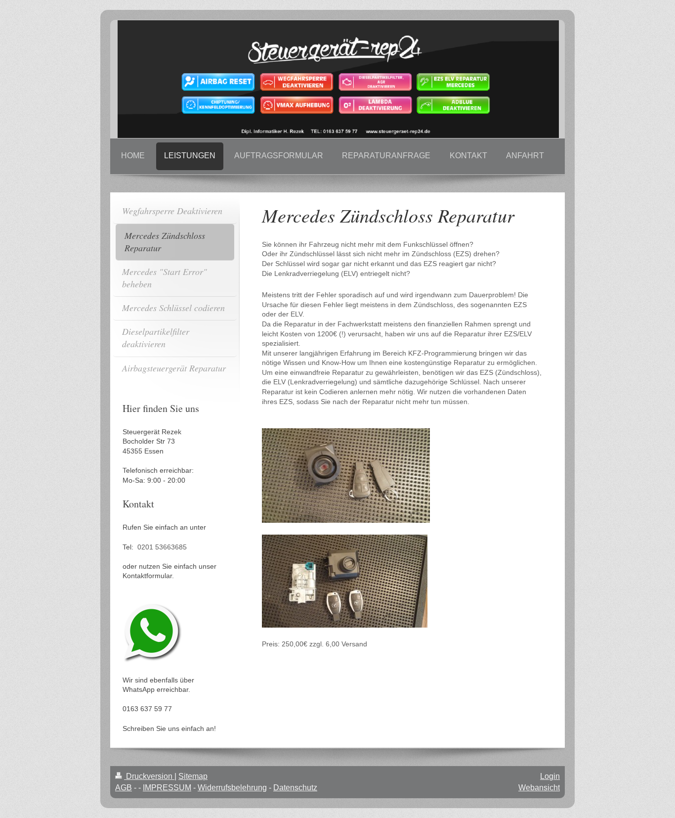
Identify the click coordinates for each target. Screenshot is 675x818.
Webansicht (539, 787)
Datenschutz (295, 787)
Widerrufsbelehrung (232, 787)
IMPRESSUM (167, 787)
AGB (123, 787)
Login (550, 776)
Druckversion (149, 776)
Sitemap (193, 776)
